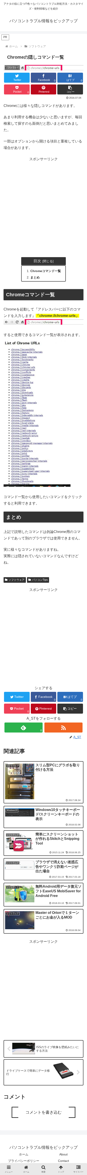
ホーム (23, 1154)
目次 (37, 261)
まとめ (35, 277)
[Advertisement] (43, 205)
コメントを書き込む (43, 1112)
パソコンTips (40, 579)
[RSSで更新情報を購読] (63, 728)
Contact (63, 1161)
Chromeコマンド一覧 (45, 271)
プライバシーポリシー (23, 1161)
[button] (70, 89)
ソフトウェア (16, 579)
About (63, 1154)
